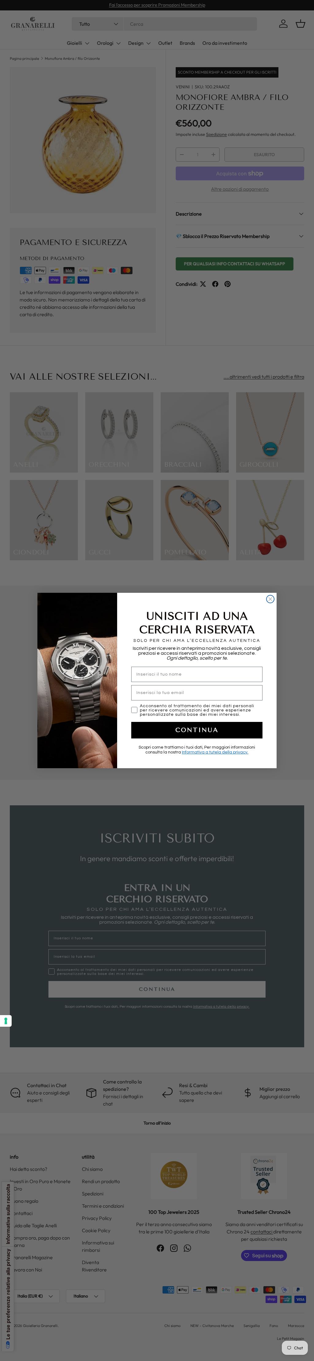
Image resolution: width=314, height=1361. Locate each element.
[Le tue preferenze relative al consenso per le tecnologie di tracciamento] (6, 1021)
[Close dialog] (270, 599)
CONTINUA (197, 730)
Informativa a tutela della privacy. (215, 752)
